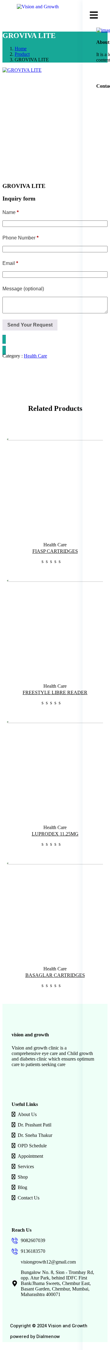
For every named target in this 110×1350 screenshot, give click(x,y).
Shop (23, 1177)
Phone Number (20, 237)
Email (10, 263)
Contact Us (28, 1197)
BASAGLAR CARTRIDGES (55, 975)
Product (22, 54)
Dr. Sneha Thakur (35, 1135)
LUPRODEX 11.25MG (55, 833)
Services (26, 1166)
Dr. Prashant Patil (34, 1124)
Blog (22, 1187)
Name (10, 212)
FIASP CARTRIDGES (55, 551)
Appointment (30, 1156)
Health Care (35, 355)
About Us (27, 1114)
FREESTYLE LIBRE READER (55, 692)
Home (21, 48)
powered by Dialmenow (35, 1336)
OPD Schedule (32, 1145)
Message (23, 288)
